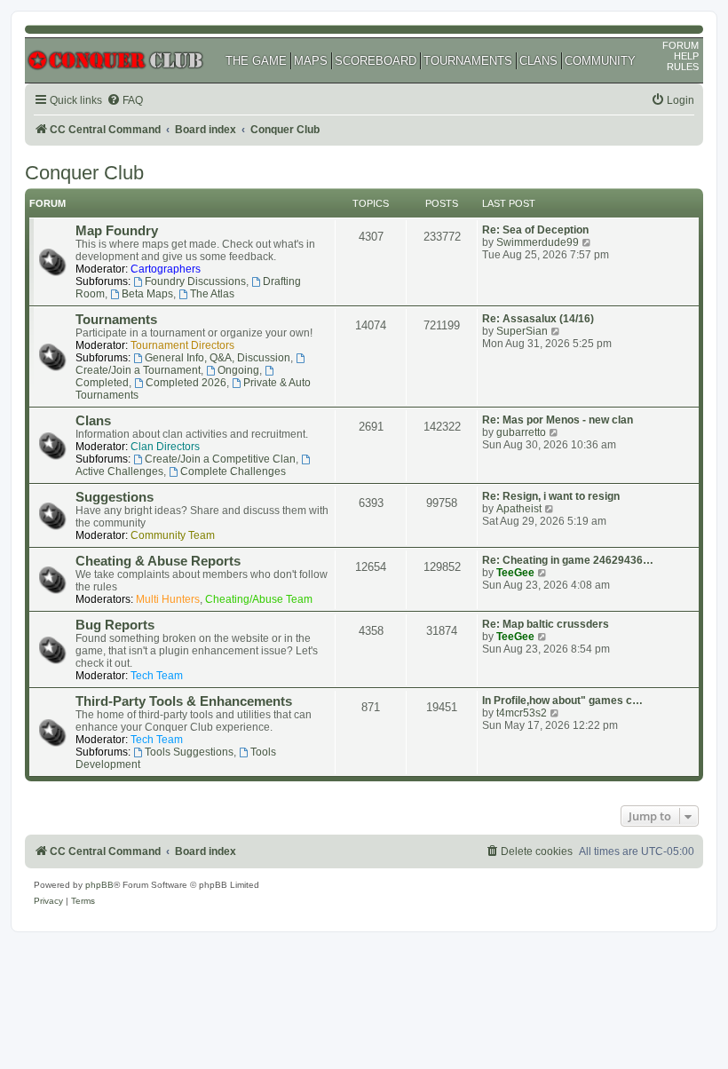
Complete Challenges (233, 471)
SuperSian (522, 331)
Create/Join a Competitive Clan (220, 459)
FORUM (680, 45)
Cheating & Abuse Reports (158, 561)
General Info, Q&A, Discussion (217, 358)
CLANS (538, 60)
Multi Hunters (168, 599)
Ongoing (238, 370)
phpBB (99, 885)
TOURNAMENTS (467, 60)
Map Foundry (116, 231)
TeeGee (515, 572)
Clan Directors (165, 446)
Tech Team (157, 675)
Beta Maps (147, 294)
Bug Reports (114, 625)
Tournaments (116, 320)
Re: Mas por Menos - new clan (557, 420)
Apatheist (519, 509)
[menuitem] (125, 101)
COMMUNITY (600, 60)
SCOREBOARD (375, 60)
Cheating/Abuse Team (259, 599)
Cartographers (166, 269)
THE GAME (256, 60)
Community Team (173, 535)
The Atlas (212, 294)
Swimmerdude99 (537, 242)
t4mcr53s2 (521, 713)
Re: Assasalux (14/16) (538, 319)
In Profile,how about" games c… (562, 700)
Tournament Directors (182, 345)
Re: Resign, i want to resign (551, 496)
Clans (93, 421)
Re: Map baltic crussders (545, 624)
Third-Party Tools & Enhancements (183, 701)
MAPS (311, 60)
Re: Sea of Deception (535, 230)
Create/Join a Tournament (138, 370)
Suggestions (114, 497)
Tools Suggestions (189, 752)
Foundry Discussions (195, 281)
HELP (686, 56)
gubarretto (521, 432)
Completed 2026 (186, 382)
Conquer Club (84, 173)
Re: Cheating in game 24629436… (567, 560)
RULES (683, 66)
